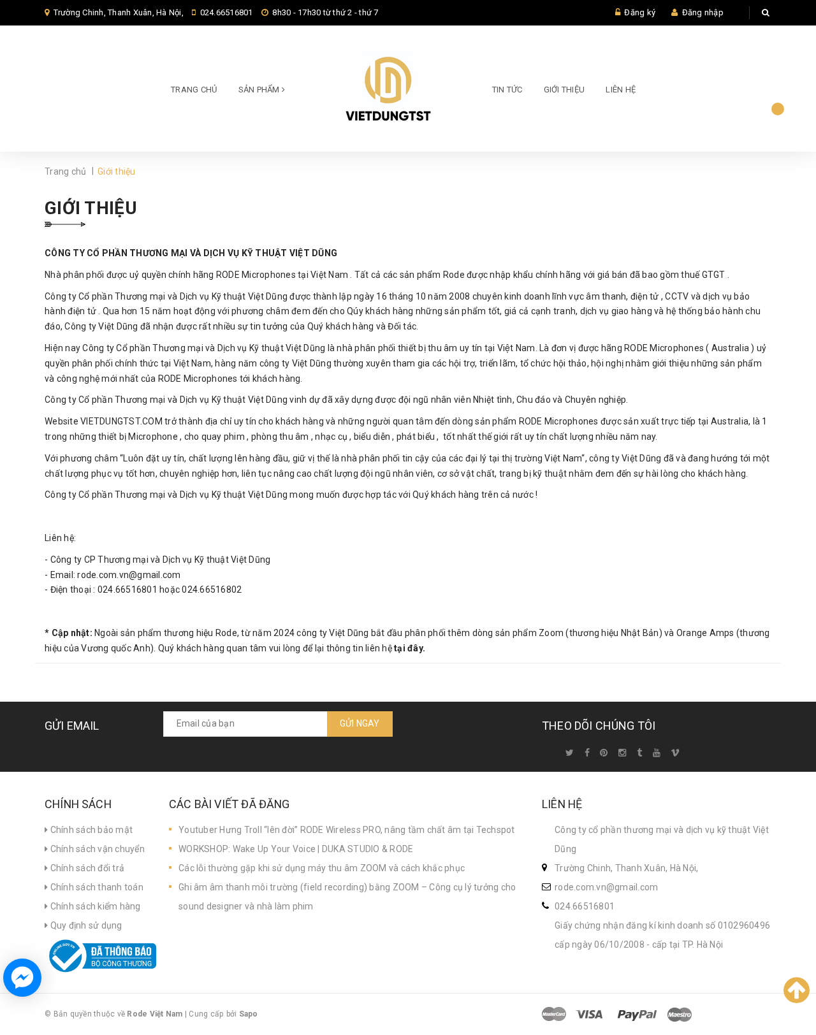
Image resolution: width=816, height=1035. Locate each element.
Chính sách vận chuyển (96, 849)
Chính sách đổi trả (86, 868)
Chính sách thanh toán (95, 887)
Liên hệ (621, 89)
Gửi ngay (360, 723)
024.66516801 (226, 12)
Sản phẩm (260, 89)
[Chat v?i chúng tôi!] (22, 978)
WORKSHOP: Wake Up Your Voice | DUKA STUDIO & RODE (295, 849)
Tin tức (507, 89)
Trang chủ (194, 89)
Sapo (248, 1014)
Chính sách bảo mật (90, 830)
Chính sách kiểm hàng (94, 906)
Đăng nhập (703, 12)
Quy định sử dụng (85, 925)
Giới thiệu (564, 89)
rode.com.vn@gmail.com (606, 887)
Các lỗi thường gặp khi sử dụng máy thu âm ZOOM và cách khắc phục (321, 868)
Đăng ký (639, 12)
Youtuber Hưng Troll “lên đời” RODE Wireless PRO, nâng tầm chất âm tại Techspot (346, 830)
